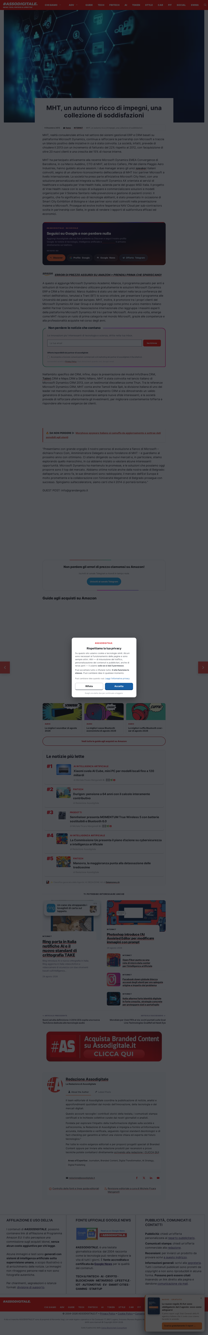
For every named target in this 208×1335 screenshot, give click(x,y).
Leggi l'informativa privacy (117, 678)
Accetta (118, 686)
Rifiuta (89, 686)
